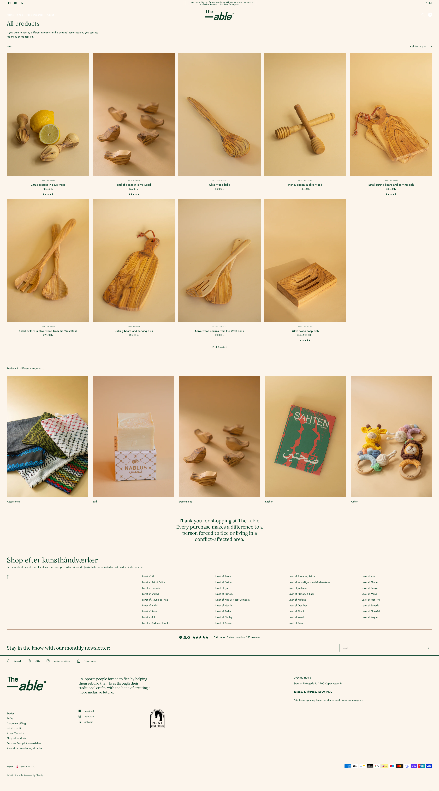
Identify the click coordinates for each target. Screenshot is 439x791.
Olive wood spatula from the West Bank (219, 331)
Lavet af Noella (223, 605)
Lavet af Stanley (223, 617)
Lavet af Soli (148, 617)
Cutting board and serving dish (134, 331)
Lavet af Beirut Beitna (153, 582)
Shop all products (16, 738)
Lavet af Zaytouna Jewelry (156, 623)
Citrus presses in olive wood (48, 185)
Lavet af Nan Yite (371, 600)
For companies (34, 15)
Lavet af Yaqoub (370, 617)
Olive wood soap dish (305, 331)
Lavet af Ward (296, 617)
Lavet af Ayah (369, 576)
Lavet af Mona (369, 594)
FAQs (10, 718)
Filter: (10, 46)
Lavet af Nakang (297, 600)
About (50, 15)
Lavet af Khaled (150, 594)
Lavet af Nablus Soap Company (232, 600)
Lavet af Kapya (369, 588)
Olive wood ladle (219, 185)
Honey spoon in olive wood (305, 185)
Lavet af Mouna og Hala (155, 600)
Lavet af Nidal (48, 180)
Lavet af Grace (370, 582)
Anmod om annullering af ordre (24, 748)
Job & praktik (14, 728)
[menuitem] (11, 14)
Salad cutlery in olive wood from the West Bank (48, 331)
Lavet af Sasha (223, 611)
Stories (10, 713)
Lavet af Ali (148, 576)
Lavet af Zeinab (223, 623)
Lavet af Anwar (223, 576)
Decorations (185, 502)
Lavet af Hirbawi (151, 588)
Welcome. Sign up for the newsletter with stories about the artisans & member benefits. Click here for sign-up (222, 3)
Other (354, 502)
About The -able (15, 733)
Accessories (13, 502)
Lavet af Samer (150, 611)
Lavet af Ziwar (296, 623)
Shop (20, 15)
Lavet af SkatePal (371, 611)
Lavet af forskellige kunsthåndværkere (309, 582)
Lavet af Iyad (222, 588)
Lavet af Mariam (224, 594)
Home (10, 15)
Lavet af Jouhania (297, 588)
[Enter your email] (428, 648)
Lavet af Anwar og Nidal (301, 576)
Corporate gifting (16, 723)
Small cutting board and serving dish (391, 185)
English (429, 3)
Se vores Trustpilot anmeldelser (24, 743)
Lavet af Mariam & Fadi (301, 594)
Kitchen (269, 502)
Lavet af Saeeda (370, 605)
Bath (95, 502)
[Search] (423, 14)
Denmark (27, 766)
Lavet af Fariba (223, 582)
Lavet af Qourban (297, 605)
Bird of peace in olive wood (134, 185)
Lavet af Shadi (296, 611)
